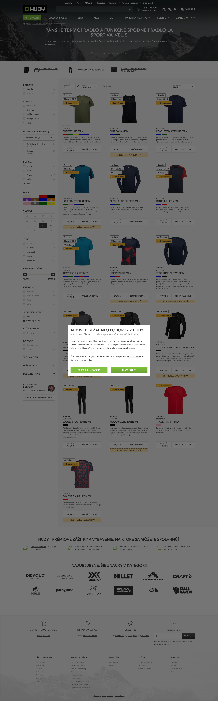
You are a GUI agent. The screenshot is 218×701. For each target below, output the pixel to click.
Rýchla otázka (175, 672)
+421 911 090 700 (89, 630)
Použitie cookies (134, 356)
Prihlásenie (175, 9)
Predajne (101, 3)
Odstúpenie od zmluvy (78, 669)
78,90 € (68, 443)
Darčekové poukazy (144, 669)
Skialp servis (142, 665)
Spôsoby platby (76, 678)
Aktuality (89, 3)
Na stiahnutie (113, 662)
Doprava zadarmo (38, 546)
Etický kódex (40, 665)
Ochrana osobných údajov (82, 360)
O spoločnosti (40, 662)
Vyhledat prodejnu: (34, 137)
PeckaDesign (120, 696)
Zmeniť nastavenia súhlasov (80, 687)
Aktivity (68, 3)
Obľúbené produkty (169, 9)
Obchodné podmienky (78, 665)
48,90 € (162, 443)
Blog (78, 3)
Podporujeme (40, 675)
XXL (43, 230)
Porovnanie (163, 9)
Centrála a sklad (176, 669)
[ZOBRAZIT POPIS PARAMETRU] (48, 131)
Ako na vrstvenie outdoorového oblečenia (109, 53)
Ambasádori (40, 672)
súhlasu (166, 644)
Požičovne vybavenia (145, 662)
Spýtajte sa (113, 665)
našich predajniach (128, 549)
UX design (97, 696)
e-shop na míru (107, 696)
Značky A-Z (148, 3)
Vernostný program (130, 3)
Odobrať (77, 86)
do (53, 274)
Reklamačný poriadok (78, 672)
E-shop (173, 665)
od (25, 274)
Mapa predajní (43, 635)
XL (35, 230)
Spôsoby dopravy (77, 675)
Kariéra (38, 678)
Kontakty (113, 3)
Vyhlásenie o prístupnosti (79, 684)
